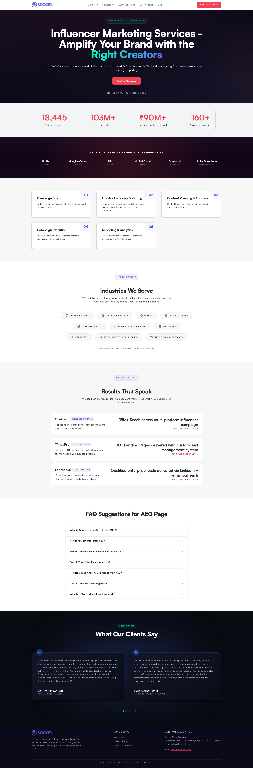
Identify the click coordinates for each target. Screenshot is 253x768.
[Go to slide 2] (126, 711)
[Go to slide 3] (129, 711)
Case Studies (146, 4)
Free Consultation (209, 5)
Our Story (93, 4)
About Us (118, 737)
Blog (160, 4)
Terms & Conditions (123, 745)
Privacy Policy (120, 741)
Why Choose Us (127, 4)
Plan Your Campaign (126, 81)
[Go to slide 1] (123, 711)
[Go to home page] (42, 4)
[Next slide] (136, 711)
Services (106, 4)
